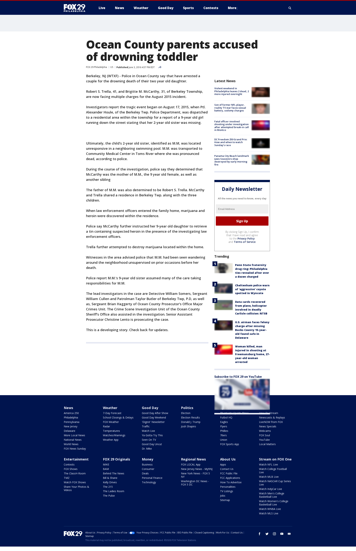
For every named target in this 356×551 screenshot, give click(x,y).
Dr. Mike (147, 448)
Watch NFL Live (268, 464)
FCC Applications (230, 478)
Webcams (265, 431)
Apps (223, 464)
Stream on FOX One (275, 459)
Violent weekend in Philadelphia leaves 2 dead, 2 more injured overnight (231, 91)
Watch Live (148, 431)
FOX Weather (111, 422)
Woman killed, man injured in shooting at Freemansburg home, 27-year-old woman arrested (252, 354)
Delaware (69, 431)
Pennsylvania (71, 422)
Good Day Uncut (152, 444)
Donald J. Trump (190, 422)
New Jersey (70, 426)
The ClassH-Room (75, 473)
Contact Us (226, 469)
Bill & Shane (110, 478)
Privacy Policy (246, 238)
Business (147, 464)
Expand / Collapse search (290, 8)
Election (185, 413)
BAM (106, 469)
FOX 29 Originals (116, 459)
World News (71, 444)
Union (223, 439)
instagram (274, 534)
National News (73, 439)
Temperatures (111, 431)
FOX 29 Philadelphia (96, 67)
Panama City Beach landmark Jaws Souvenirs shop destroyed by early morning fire (231, 160)
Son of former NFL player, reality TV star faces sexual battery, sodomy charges (230, 107)
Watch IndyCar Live (270, 489)
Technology (149, 482)
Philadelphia (71, 417)
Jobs (222, 495)
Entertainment (76, 459)
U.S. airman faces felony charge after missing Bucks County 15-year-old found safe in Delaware (252, 329)
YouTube (264, 439)
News (68, 408)
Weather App (110, 439)
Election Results (190, 417)
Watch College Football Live (273, 470)
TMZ (67, 478)
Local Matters (267, 444)
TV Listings (226, 491)
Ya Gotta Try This (152, 435)
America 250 (71, 413)
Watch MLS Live (268, 513)
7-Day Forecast (112, 413)
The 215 (108, 486)
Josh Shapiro (188, 426)
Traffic (146, 426)
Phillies (224, 431)
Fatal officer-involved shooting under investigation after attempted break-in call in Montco (231, 126)
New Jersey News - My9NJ (196, 469)
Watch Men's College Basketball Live (271, 495)
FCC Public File (229, 473)
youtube (282, 534)
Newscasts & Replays (272, 417)
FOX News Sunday (75, 448)
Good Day (150, 408)
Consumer (148, 469)
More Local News (74, 435)
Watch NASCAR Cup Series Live (275, 482)
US (111, 67)
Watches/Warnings (114, 435)
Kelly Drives (110, 482)
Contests (69, 464)
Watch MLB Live (269, 476)
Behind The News (113, 473)
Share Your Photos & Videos (76, 488)
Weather (110, 408)
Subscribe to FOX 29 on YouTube (238, 377)
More (232, 8)
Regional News (193, 459)
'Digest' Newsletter (153, 422)
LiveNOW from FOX (271, 422)
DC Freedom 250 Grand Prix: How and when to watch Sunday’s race (230, 142)
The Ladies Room (113, 491)
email (289, 534)
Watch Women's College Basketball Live (273, 502)
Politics (187, 408)
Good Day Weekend (154, 417)
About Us (227, 459)
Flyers (223, 426)
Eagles (224, 422)
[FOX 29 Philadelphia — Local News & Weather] (76, 8)
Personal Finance (152, 478)
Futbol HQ (226, 417)
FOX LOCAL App (190, 464)
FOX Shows (71, 469)
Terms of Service (245, 242)
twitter (267, 534)
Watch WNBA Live (270, 509)
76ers (223, 435)
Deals (145, 473)
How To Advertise (231, 482)
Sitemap (225, 500)
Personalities (227, 486)
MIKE (106, 464)
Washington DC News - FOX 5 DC (195, 482)
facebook (260, 534)
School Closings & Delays (118, 417)
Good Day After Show (155, 413)
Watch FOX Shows (75, 482)
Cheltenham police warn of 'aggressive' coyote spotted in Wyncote (252, 289)
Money (147, 459)
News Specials (267, 426)
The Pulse (109, 495)
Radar (106, 426)
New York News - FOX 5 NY (195, 475)
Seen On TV (149, 439)
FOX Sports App (229, 444)
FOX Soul (264, 435)
